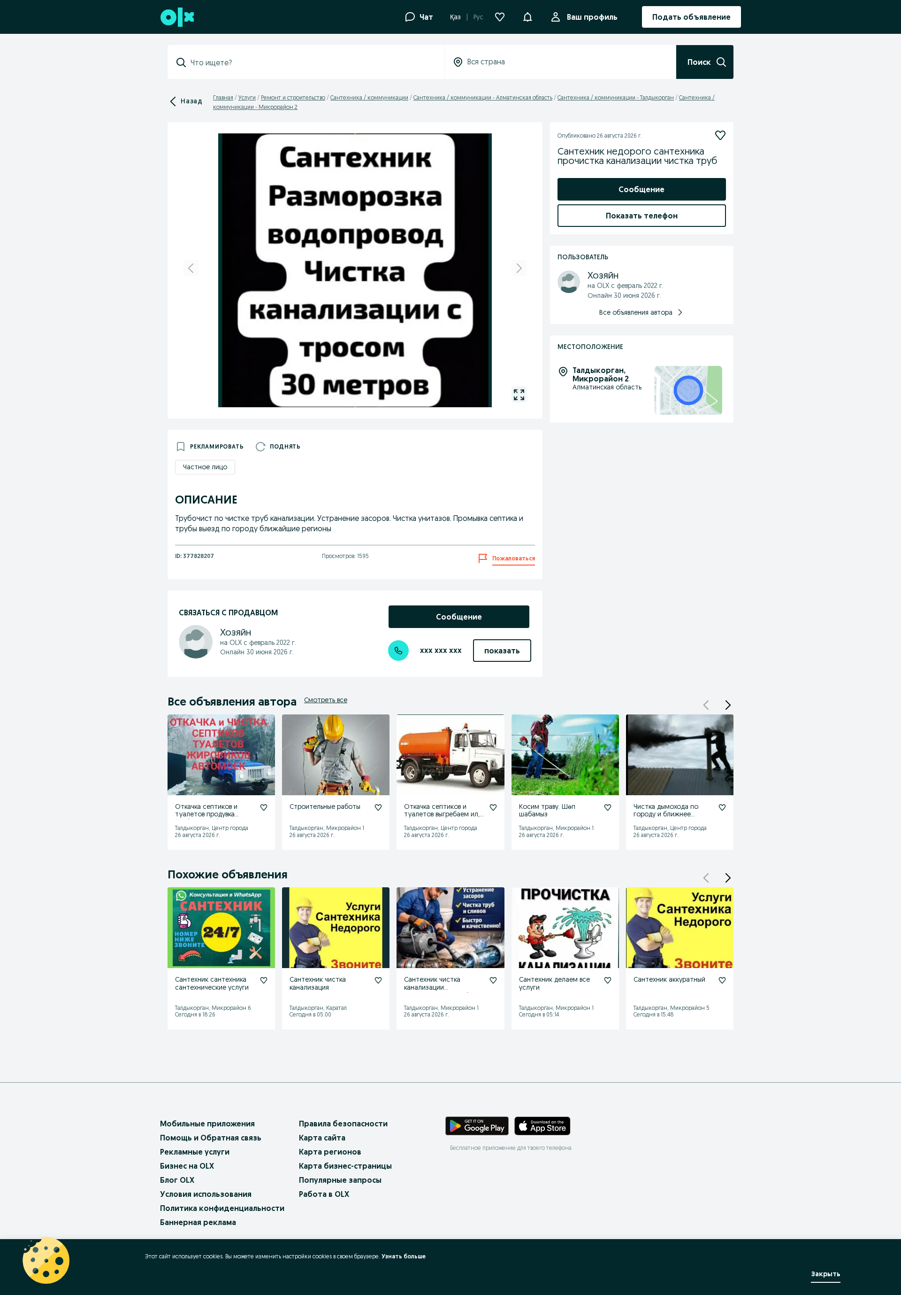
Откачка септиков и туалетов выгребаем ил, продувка (442, 814)
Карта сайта (322, 1137)
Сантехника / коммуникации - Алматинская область (482, 97)
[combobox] (312, 62)
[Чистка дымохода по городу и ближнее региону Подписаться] (722, 807)
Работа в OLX (324, 1194)
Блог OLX (177, 1180)
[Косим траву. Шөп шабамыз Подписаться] (607, 807)
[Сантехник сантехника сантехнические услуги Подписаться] (263, 980)
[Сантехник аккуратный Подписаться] (722, 980)
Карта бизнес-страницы (345, 1166)
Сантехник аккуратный (669, 979)
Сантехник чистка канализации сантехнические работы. (443, 987)
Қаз (455, 17)
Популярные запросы (340, 1180)
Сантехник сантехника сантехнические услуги (212, 983)
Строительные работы (325, 806)
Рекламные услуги (194, 1151)
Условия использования (206, 1194)
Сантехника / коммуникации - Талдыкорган (615, 97)
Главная (223, 97)
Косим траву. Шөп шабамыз (547, 810)
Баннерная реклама (198, 1222)
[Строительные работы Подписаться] (378, 807)
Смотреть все (325, 700)
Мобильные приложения (207, 1123)
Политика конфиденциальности (222, 1208)
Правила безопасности (343, 1123)
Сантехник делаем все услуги (554, 983)
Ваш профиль (592, 17)
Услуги (247, 97)
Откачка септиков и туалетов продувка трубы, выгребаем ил (207, 814)
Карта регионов (330, 1151)
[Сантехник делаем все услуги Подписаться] (607, 980)
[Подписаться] (720, 135)
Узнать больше (404, 1256)
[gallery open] (519, 395)
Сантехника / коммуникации (369, 97)
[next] (519, 268)
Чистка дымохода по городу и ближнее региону (666, 814)
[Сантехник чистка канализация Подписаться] (378, 980)
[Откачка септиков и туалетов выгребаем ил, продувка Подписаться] (493, 807)
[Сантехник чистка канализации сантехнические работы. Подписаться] (493, 980)
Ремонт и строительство (293, 97)
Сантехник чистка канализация (318, 983)
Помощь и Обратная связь (210, 1137)
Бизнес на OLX (187, 1166)
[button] (527, 16)
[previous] (191, 268)
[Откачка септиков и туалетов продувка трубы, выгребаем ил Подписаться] (263, 807)
